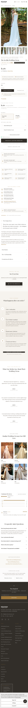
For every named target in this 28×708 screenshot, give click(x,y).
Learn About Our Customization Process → (14, 563)
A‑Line (2, 646)
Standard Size (20, 90)
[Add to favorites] (26, 60)
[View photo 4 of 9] (19, 50)
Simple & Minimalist (5, 660)
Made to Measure (8, 90)
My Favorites (3, 681)
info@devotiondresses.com (8, 614)
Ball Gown (3, 651)
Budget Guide (18, 640)
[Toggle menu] (26, 2)
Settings (14, 703)
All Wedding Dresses (5, 626)
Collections (3, 628)
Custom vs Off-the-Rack (20, 630)
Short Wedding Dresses (5, 641)
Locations (3, 674)
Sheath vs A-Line (19, 578)
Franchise (3, 676)
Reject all (14, 700)
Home (2, 5)
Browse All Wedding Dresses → (14, 561)
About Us (3, 667)
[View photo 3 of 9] (14, 50)
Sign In (2, 678)
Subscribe (14, 597)
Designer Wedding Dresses (6, 637)
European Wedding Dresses (6, 639)
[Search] (22, 1)
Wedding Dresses (8, 5)
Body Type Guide (18, 638)
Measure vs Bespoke (19, 635)
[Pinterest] (8, 619)
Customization (18, 633)
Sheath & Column (4, 653)
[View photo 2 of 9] (8, 50)
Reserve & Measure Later (14, 146)
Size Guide (4, 98)
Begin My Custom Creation (14, 352)
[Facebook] (5, 619)
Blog (16, 642)
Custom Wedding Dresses (6, 630)
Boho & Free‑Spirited (5, 658)
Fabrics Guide (18, 628)
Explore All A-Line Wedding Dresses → (14, 559)
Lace (2, 655)
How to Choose (18, 626)
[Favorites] (24, 1)
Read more (3, 244)
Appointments (4, 671)
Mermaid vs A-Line (8, 578)
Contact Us (3, 669)
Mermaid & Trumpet (5, 648)
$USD (18, 1)
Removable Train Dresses (6, 644)
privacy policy (18, 697)
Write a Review (22, 494)
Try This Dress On (15, 283)
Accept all (14, 705)
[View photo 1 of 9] (3, 50)
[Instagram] (2, 619)
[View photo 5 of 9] (24, 50)
